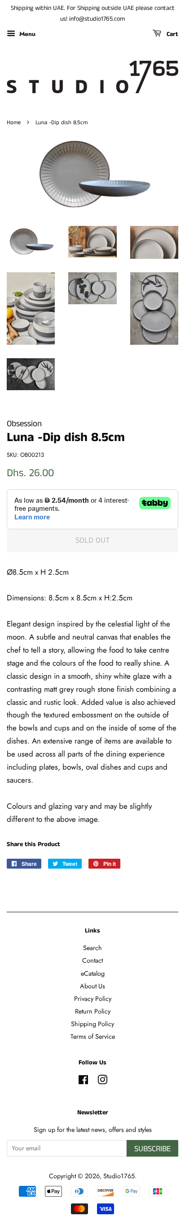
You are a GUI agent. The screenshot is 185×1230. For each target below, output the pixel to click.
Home (14, 122)
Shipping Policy (92, 1023)
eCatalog (93, 973)
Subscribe (152, 1149)
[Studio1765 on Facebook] (83, 1081)
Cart (171, 34)
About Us (92, 986)
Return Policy (92, 1011)
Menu (26, 33)
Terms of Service (92, 1036)
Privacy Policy (92, 998)
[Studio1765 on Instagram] (102, 1081)
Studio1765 (119, 1175)
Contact (92, 960)
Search (92, 947)
